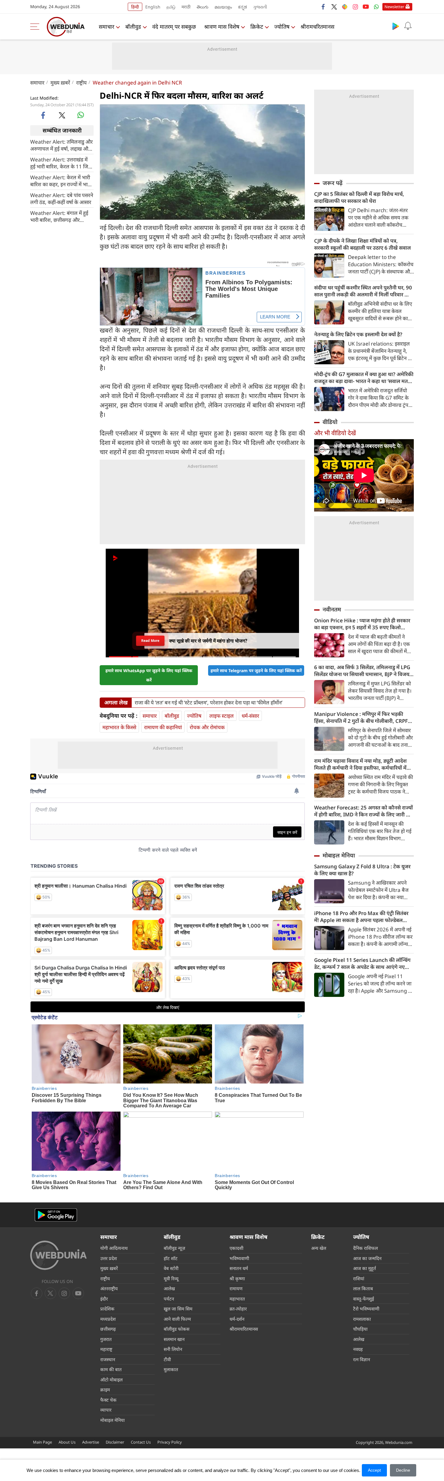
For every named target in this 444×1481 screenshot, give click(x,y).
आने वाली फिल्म (177, 1319)
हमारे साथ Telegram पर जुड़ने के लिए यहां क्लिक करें (256, 670)
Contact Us (141, 1442)
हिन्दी (135, 7)
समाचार (106, 26)
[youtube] (365, 6)
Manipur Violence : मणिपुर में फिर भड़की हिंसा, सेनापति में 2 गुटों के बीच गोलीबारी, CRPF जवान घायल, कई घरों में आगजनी (361, 717)
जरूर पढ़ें (333, 183)
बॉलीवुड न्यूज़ (174, 1248)
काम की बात (111, 1369)
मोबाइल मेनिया (339, 855)
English (152, 7)
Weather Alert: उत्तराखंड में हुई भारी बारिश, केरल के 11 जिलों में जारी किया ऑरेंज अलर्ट (61, 163)
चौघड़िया (360, 1329)
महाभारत (237, 1299)
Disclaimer (115, 1442)
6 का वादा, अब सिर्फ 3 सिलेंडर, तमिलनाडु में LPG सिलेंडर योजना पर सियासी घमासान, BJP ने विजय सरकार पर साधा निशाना (362, 671)
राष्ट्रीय (81, 82)
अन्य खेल (318, 1248)
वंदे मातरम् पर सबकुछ (174, 26)
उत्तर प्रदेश (108, 1258)
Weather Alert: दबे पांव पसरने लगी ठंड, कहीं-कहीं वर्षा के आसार (61, 198)
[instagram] (355, 6)
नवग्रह (358, 1349)
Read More (150, 640)
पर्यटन (169, 1299)
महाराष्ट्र (106, 1349)
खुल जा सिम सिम (178, 1309)
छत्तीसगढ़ (108, 1329)
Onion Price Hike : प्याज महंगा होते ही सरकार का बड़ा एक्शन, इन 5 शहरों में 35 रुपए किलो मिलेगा (362, 624)
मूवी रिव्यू (171, 1278)
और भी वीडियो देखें (335, 433)
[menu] (36, 27)
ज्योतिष (281, 26)
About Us (67, 1442)
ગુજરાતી (260, 7)
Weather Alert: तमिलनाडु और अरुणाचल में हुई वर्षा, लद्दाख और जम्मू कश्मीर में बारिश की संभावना (61, 145)
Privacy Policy (169, 1442)
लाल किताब (363, 1288)
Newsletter (394, 6)
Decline (403, 1470)
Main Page (42, 1442)
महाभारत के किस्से (119, 727)
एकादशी (236, 1248)
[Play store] (396, 26)
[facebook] (323, 6)
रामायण (236, 1288)
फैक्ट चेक (108, 1400)
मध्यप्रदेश (108, 1319)
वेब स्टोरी (171, 1268)
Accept (374, 1470)
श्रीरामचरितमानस (317, 26)
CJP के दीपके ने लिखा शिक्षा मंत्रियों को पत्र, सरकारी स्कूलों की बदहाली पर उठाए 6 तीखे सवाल (362, 244)
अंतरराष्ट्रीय (109, 1288)
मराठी (186, 7)
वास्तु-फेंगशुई (363, 1299)
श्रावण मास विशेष (221, 26)
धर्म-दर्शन (237, 1319)
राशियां (358, 1278)
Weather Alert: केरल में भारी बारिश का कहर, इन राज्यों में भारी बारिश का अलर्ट (60, 180)
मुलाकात (171, 1369)
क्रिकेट (256, 26)
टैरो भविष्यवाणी (366, 1309)
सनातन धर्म (239, 1268)
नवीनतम (332, 609)
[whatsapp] (80, 115)
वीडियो (330, 422)
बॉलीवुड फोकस (176, 1329)
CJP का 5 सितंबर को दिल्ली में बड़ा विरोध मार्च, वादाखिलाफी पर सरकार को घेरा (359, 197)
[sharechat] (344, 6)
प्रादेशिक (107, 1309)
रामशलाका (362, 1319)
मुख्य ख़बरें (60, 82)
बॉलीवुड (133, 26)
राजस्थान (107, 1359)
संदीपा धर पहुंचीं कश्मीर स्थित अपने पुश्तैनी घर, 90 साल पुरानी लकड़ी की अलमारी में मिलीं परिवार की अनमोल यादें (363, 291)
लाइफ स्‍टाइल (221, 715)
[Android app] (56, 1214)
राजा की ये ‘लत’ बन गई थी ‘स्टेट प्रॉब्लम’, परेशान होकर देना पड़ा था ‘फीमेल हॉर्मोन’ (208, 702)
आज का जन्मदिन (367, 1258)
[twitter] (334, 6)
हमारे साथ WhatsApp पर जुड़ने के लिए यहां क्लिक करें (148, 675)
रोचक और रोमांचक (207, 727)
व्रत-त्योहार (238, 1309)
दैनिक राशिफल (365, 1248)
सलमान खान (174, 1339)
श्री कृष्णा (237, 1278)
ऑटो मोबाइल (111, 1380)
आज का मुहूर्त (364, 1268)
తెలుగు (202, 7)
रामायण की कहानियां (163, 727)
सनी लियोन (173, 1349)
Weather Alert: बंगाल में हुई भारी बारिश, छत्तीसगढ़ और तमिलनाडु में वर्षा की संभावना (59, 216)
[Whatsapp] (376, 6)
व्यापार (105, 1410)
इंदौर (104, 1299)
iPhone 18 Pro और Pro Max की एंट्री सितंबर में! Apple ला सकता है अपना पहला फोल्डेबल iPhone (361, 917)
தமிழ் (170, 7)
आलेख (169, 1288)
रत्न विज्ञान (361, 1359)
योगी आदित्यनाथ (114, 1248)
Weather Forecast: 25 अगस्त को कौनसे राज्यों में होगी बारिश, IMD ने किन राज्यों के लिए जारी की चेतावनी (363, 811)
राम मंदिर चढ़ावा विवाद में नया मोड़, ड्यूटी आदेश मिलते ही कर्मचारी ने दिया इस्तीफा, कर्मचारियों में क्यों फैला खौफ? (360, 764)
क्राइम (105, 1390)
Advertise (90, 1442)
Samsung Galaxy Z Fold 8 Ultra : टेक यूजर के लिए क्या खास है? (362, 870)
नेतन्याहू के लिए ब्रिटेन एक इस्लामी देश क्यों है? (358, 334)
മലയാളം (223, 7)
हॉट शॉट (171, 1258)
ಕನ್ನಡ (242, 7)
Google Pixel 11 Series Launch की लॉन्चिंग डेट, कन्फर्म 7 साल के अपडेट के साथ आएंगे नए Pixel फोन (362, 963)
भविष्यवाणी (239, 1258)
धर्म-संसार (250, 715)
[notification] (408, 26)
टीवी (167, 1359)
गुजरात (106, 1339)
